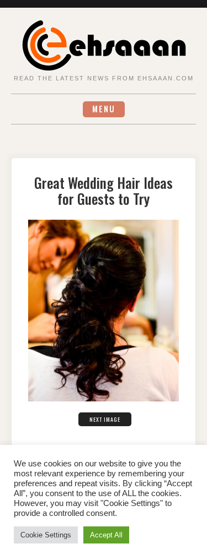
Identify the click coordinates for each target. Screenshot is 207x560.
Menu (103, 109)
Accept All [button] (106, 535)
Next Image (104, 419)
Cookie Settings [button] (45, 535)
